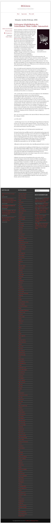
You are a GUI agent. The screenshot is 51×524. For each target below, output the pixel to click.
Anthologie (21, 212)
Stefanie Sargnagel (23, 475)
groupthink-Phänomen (24, 310)
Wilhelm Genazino (23, 507)
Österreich (21, 431)
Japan (20, 337)
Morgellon (21, 410)
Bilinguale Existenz (23, 238)
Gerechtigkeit (22, 304)
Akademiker (21, 202)
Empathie (21, 270)
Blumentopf (21, 240)
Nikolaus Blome (22, 420)
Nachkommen (22, 412)
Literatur (21, 386)
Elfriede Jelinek (22, 265)
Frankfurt (21, 287)
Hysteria (20, 323)
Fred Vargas (21, 291)
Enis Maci (21, 272)
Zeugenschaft (22, 515)
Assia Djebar (21, 223)
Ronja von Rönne (22, 458)
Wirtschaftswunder (23, 513)
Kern (20, 357)
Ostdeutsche (21, 429)
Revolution (21, 454)
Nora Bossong (22, 422)
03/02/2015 (9, 31)
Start (18, 14)
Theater (20, 484)
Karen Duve (21, 346)
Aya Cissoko (21, 236)
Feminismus (21, 280)
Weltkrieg (21, 503)
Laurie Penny (21, 373)
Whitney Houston (22, 505)
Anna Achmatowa (22, 210)
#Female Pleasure (23, 193)
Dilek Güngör (22, 255)
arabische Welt (22, 217)
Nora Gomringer (22, 424)
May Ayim (21, 401)
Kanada (20, 344)
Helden (20, 318)
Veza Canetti (21, 499)
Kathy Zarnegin (22, 354)
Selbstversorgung (22, 469)
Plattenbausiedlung (23, 437)
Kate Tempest (22, 350)
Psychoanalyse (22, 448)
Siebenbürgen (22, 473)
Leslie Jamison (22, 380)
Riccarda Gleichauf (8, 28)
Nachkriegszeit (22, 414)
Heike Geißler (9, 36)
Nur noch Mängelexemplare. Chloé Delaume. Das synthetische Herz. (8, 219)
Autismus (21, 229)
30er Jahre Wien (22, 196)
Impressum (24, 14)
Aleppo (20, 204)
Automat (20, 232)
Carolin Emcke (22, 244)
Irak (19, 329)
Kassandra (21, 348)
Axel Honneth (22, 234)
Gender (20, 299)
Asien (20, 221)
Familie (20, 278)
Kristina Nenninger (23, 369)
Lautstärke (21, 376)
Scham (20, 467)
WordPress (27, 520)
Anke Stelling (21, 208)
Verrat (20, 496)
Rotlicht (20, 460)
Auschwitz (21, 227)
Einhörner (21, 261)
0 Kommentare (8, 33)
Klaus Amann (21, 359)
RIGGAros (25, 6)
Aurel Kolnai (21, 225)
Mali (19, 390)
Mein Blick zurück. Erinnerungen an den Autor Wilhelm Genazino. (41, 205)
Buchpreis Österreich (23, 242)
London (20, 388)
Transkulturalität (22, 486)
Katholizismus (22, 352)
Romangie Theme (34, 520)
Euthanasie (21, 276)
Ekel (19, 263)
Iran (19, 331)
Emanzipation (22, 268)
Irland (20, 333)
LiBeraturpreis (22, 382)
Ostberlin (21, 426)
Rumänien (21, 462)
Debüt (20, 251)
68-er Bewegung (22, 198)
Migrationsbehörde (23, 405)
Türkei (20, 490)
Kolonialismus (22, 361)
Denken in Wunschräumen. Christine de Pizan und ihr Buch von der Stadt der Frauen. (9, 200)
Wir (19, 509)
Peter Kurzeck (22, 433)
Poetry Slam (21, 439)
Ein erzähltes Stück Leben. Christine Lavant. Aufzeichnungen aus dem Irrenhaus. (40, 218)
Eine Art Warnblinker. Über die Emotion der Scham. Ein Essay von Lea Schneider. (9, 212)
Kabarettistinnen (22, 342)
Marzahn (20, 397)
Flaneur (20, 285)
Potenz (20, 443)
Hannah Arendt (22, 312)
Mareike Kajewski (39, 215)
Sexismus (21, 471)
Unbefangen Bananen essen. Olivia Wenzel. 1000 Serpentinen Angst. (42, 200)
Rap (19, 450)
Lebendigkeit (21, 378)
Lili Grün (20, 384)
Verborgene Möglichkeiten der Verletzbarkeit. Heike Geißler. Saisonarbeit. (31, 25)
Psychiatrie (21, 446)
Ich (19, 325)
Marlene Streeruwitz (23, 395)
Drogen (20, 259)
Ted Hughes (21, 482)
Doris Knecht (22, 257)
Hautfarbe (21, 314)
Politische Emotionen (23, 441)
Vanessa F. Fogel (22, 494)
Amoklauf (21, 206)
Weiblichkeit (21, 501)
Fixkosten (21, 282)
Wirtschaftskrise (22, 511)
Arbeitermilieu (22, 219)
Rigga (36, 208)
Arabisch (20, 215)
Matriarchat (21, 399)
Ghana (20, 308)
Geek (20, 297)
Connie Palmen (22, 248)
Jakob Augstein (22, 335)
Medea (20, 403)
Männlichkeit (21, 393)
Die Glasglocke (22, 253)
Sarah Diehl (21, 465)
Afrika (20, 200)
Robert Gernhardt (23, 456)
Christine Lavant (22, 246)
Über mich (31, 14)
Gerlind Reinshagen (23, 306)
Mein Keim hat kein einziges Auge (8, 194)
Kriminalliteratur (22, 367)
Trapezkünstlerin (22, 488)
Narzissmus (21, 416)
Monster (20, 407)
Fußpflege (21, 295)
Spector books (17, 38)
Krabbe (20, 365)
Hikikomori (21, 321)
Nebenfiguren (22, 418)
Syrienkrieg (21, 479)
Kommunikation (22, 363)
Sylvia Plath (21, 477)
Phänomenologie (22, 435)
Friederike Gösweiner (23, 293)
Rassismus (21, 452)
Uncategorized (22, 492)
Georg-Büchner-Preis (23, 301)
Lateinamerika (22, 371)
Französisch (21, 289)
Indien (20, 327)
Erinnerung (21, 274)
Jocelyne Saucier (22, 340)
